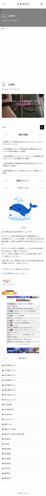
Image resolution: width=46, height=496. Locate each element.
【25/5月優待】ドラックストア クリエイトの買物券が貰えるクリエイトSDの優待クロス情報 (23, 157)
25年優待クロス (10, 390)
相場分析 (7, 463)
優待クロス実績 (10, 429)
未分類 (6, 444)
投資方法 (7, 439)
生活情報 (7, 458)
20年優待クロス (10, 365)
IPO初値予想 (8, 409)
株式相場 (7, 449)
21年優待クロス (10, 370)
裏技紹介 (7, 473)
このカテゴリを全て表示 (23, 344)
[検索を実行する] (42, 127)
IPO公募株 (8, 405)
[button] (41, 4)
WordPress (8, 414)
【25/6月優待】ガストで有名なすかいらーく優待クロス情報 (23, 172)
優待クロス (8, 424)
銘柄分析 (7, 478)
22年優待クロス (10, 375)
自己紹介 (7, 468)
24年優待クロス (10, 385)
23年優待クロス (10, 380)
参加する (36, 346)
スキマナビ (23, 4)
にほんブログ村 (7, 284)
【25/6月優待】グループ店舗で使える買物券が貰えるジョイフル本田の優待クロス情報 (23, 150)
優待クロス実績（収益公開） (14, 434)
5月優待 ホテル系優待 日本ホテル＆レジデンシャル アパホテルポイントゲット (23, 143)
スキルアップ (9, 419)
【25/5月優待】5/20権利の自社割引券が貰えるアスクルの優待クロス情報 (22, 164)
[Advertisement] (23, 55)
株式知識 (7, 454)
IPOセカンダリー (10, 400)
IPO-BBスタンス (10, 395)
